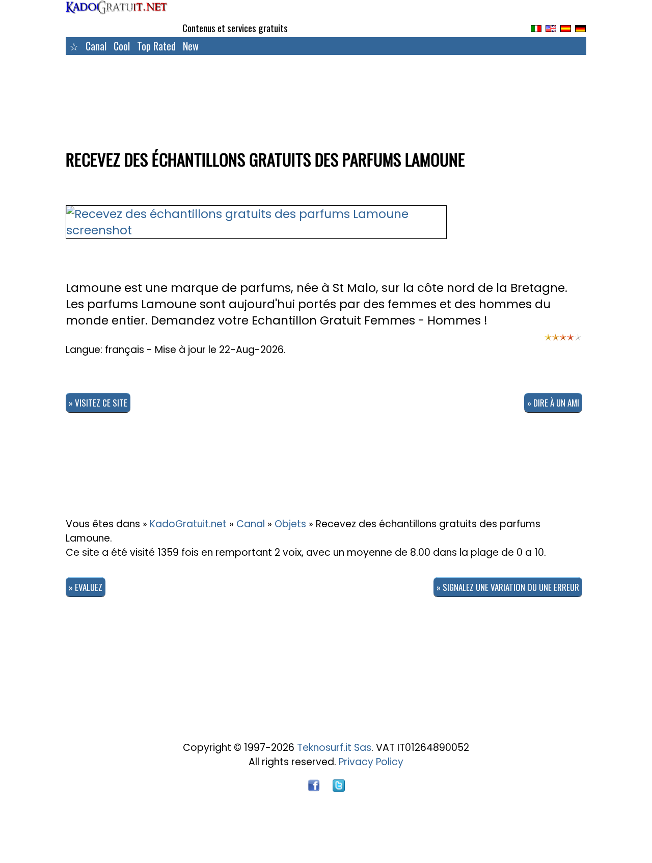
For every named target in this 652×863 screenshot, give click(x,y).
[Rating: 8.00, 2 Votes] (563, 342)
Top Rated (156, 45)
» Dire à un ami (553, 402)
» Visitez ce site (98, 402)
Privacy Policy (371, 762)
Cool (122, 45)
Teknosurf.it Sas (334, 747)
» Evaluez (85, 587)
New (191, 45)
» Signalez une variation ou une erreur (508, 587)
